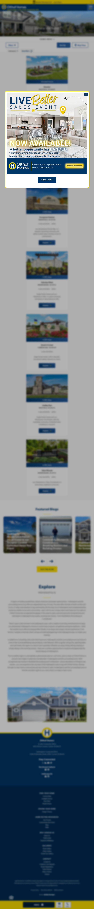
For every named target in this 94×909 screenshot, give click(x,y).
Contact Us (47, 180)
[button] (86, 94)
